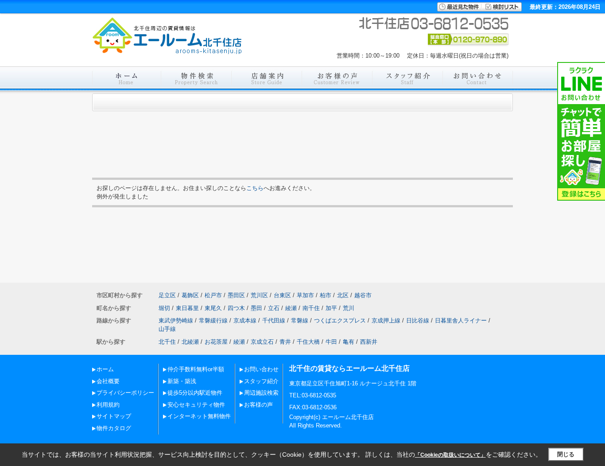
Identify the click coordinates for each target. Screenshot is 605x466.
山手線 (167, 329)
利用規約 (108, 404)
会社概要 (108, 381)
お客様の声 (258, 404)
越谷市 (363, 295)
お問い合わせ (261, 369)
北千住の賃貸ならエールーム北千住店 (349, 368)
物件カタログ (114, 428)
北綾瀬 (190, 341)
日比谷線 (417, 320)
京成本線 (244, 320)
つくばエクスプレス (340, 320)
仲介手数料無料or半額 (195, 369)
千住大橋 (308, 341)
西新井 (368, 341)
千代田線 (273, 320)
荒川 (348, 308)
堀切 (164, 308)
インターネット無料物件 (199, 416)
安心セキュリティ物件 (196, 404)
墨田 (256, 308)
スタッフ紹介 (261, 381)
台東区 (282, 295)
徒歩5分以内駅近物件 (194, 392)
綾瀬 (291, 308)
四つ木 (236, 308)
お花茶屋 (216, 341)
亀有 (348, 341)
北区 (343, 295)
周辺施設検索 (261, 392)
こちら (255, 188)
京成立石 (262, 341)
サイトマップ (114, 416)
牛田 (331, 341)
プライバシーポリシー (125, 392)
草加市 (305, 295)
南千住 (311, 308)
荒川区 (259, 295)
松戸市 (213, 295)
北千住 (167, 341)
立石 (273, 308)
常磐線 (299, 320)
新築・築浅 (181, 381)
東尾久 (213, 308)
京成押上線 (386, 320)
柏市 (325, 295)
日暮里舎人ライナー (461, 320)
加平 (331, 308)
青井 (285, 341)
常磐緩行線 (213, 320)
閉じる (565, 454)
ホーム (105, 369)
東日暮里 (187, 308)
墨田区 (236, 295)
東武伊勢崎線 (176, 320)
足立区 (167, 295)
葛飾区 (190, 295)
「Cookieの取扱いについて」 (450, 455)
